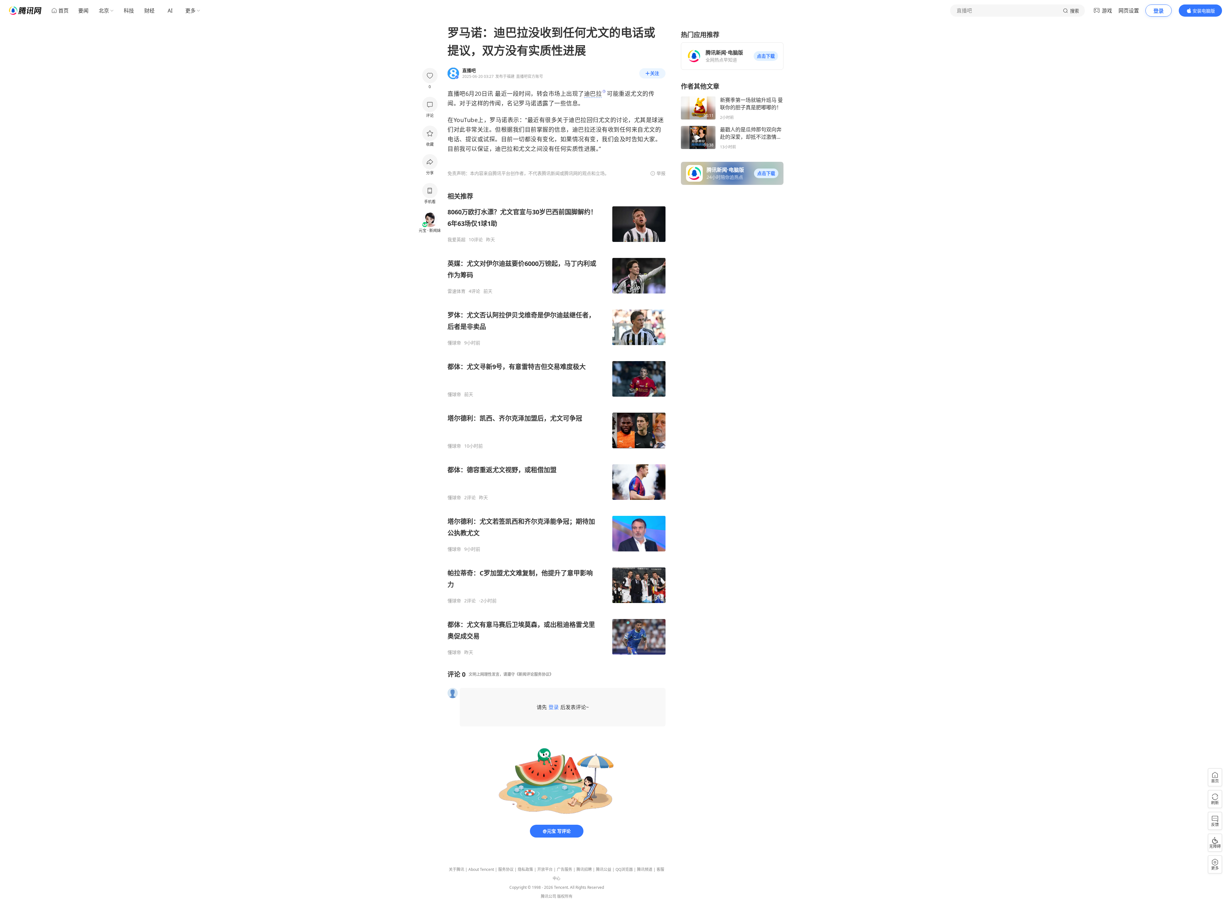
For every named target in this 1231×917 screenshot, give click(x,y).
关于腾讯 (456, 869)
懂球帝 (454, 343)
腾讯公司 (548, 896)
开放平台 (545, 869)
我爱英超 (456, 239)
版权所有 (565, 896)
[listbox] (557, 424)
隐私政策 (525, 869)
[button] (766, 56)
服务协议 (506, 869)
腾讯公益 (603, 869)
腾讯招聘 (584, 869)
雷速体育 (456, 291)
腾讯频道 (644, 869)
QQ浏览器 (624, 869)
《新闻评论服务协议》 (534, 674)
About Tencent (481, 869)
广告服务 (564, 869)
